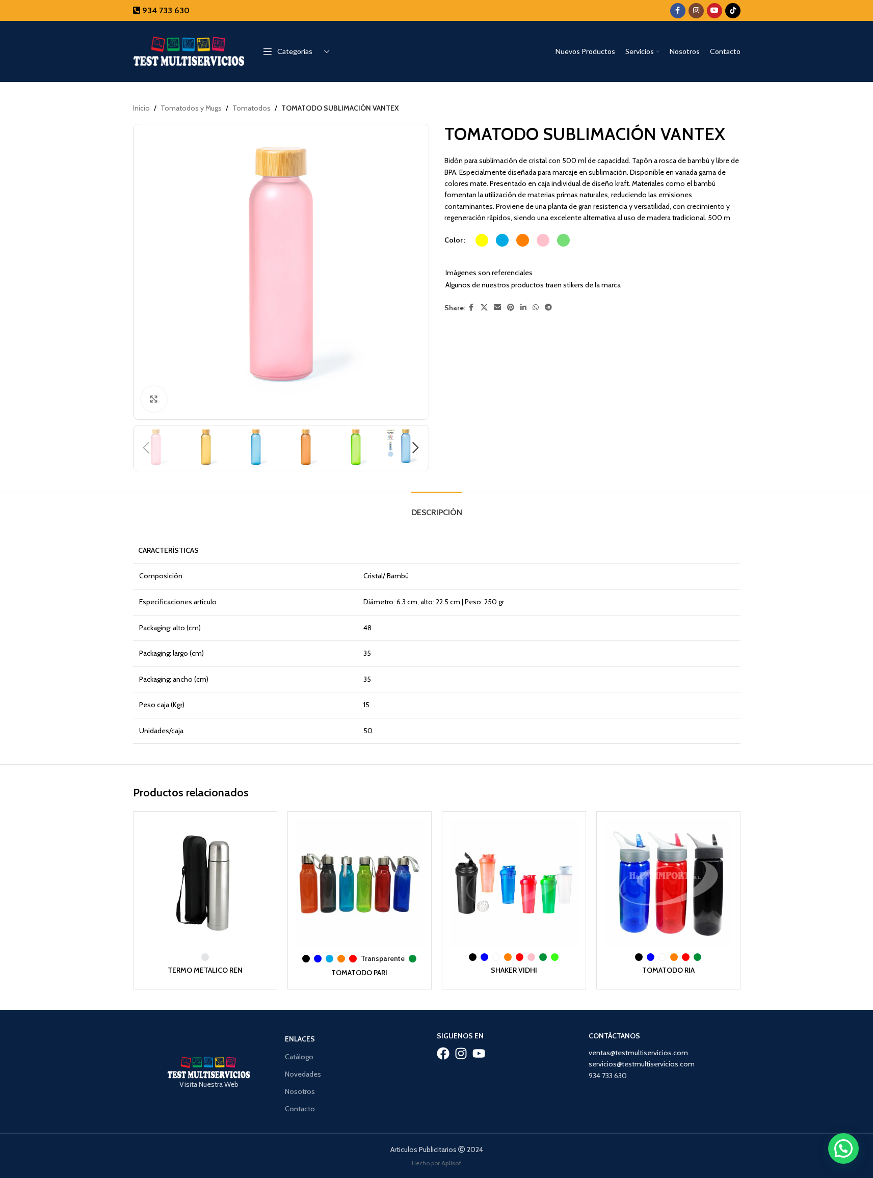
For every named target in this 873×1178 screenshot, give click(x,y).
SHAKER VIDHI (514, 970)
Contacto (300, 1108)
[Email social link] (497, 307)
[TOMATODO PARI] (360, 883)
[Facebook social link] (677, 10)
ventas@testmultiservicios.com (638, 1052)
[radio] (481, 240)
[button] (146, 448)
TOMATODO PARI (359, 972)
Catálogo (299, 1056)
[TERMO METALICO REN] (205, 883)
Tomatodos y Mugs (191, 108)
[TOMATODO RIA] (668, 883)
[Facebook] (443, 1053)
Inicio (141, 108)
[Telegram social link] (548, 307)
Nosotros (300, 1091)
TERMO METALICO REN (205, 970)
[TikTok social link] (732, 10)
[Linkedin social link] (523, 307)
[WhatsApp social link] (536, 307)
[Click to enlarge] (154, 399)
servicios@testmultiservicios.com (642, 1063)
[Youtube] (478, 1053)
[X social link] (484, 307)
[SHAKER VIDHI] (514, 883)
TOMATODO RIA (668, 970)
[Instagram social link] (696, 10)
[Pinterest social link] (510, 307)
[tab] (436, 507)
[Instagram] (461, 1053)
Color (453, 240)
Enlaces (300, 1038)
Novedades (303, 1074)
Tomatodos (251, 108)
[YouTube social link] (714, 10)
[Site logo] (189, 50)
